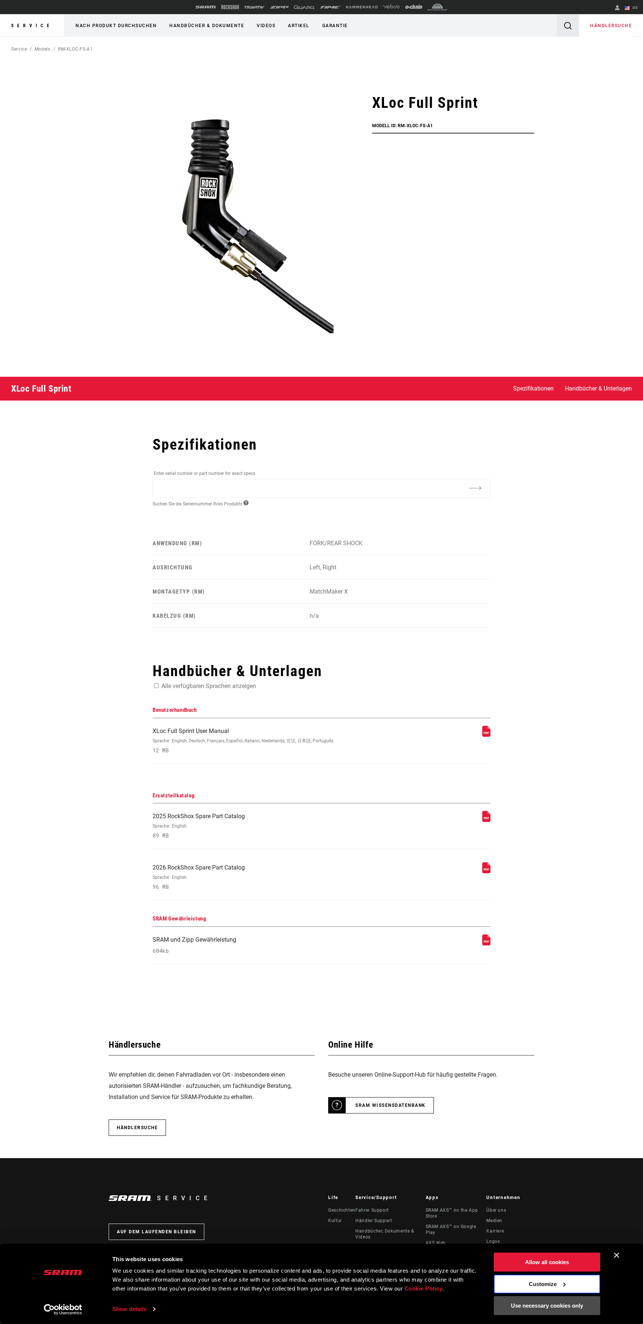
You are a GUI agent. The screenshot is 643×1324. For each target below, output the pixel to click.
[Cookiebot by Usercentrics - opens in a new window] (63, 1309)
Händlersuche (611, 25)
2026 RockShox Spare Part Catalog (199, 877)
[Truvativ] (254, 7)
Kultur (335, 1220)
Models (43, 49)
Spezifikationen (533, 388)
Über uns (496, 1210)
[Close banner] (616, 1255)
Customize (543, 1284)
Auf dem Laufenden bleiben (156, 1231)
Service (32, 25)
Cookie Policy (423, 1288)
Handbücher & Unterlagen (598, 388)
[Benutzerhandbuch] (486, 734)
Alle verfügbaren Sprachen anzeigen (208, 686)
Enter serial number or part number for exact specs (204, 473)
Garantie (335, 25)
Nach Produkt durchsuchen (116, 25)
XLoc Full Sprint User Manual (243, 740)
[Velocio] (391, 7)
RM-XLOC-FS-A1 (75, 49)
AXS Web (436, 1243)
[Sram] (205, 7)
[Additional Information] (475, 488)
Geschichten (341, 1210)
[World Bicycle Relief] (438, 7)
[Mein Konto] (617, 8)
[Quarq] (304, 7)
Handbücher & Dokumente (206, 25)
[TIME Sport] (330, 7)
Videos (266, 25)
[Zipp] (279, 7)
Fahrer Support (372, 1210)
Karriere (495, 1231)
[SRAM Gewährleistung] (486, 943)
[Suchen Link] (568, 25)
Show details (129, 1309)
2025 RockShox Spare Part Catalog (199, 826)
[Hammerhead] (362, 7)
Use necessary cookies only (547, 1305)
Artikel (299, 25)
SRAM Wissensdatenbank (390, 1105)
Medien (494, 1220)
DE (634, 8)
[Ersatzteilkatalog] (486, 819)
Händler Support (373, 1220)
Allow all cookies (547, 1262)
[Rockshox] (230, 7)
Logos (493, 1241)
